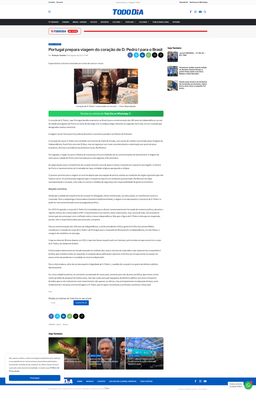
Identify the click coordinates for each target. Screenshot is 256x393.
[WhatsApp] (148, 55)
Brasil (59, 324)
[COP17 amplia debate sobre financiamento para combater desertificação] (144, 353)
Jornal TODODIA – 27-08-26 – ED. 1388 (192, 54)
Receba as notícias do (104, 113)
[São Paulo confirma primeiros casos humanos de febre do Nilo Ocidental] (68, 353)
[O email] (154, 55)
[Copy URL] (160, 55)
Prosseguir (34, 378)
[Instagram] (195, 12)
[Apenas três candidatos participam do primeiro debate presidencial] (106, 353)
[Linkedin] (142, 55)
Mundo (65, 324)
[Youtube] (200, 12)
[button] (205, 12)
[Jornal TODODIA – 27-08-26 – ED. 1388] (172, 57)
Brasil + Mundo (55, 44)
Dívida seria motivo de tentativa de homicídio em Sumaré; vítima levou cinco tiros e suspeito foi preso (193, 85)
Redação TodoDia (59, 55)
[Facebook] (190, 12)
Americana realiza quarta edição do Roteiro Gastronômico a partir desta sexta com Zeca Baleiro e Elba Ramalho (193, 70)
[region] (34, 371)
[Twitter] (136, 55)
